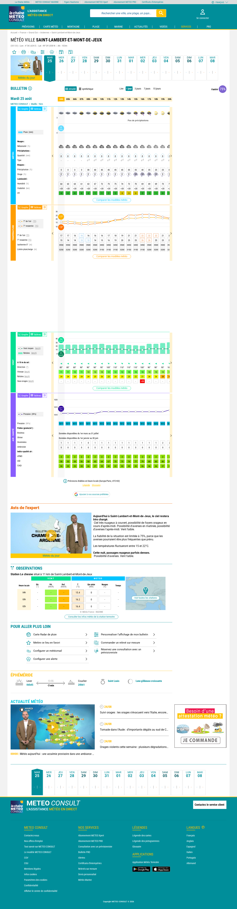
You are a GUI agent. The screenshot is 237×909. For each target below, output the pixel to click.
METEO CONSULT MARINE (46, 2)
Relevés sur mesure (87, 868)
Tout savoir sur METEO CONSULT (39, 846)
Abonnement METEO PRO (90, 841)
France (23, 32)
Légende (86, 485)
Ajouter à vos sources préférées (93, 494)
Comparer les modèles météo (111, 200)
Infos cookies (30, 874)
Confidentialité (31, 885)
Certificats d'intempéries (89, 863)
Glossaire (96, 485)
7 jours (147, 88)
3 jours (138, 88)
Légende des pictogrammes (145, 841)
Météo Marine (85, 879)
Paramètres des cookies (35, 879)
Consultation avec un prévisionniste (95, 846)
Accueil (14, 32)
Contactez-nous (31, 835)
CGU (26, 863)
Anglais (190, 841)
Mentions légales (32, 868)
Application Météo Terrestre (145, 862)
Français (191, 835)
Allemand (191, 863)
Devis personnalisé (87, 874)
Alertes (81, 857)
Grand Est (33, 32)
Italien (190, 852)
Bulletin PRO (84, 852)
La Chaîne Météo (22, 2)
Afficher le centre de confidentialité (40, 891)
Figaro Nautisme (71, 2)
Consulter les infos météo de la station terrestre (91, 616)
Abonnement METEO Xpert (91, 835)
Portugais (191, 857)
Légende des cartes (141, 835)
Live (122, 88)
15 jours (157, 88)
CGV (26, 857)
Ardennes (44, 32)
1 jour (129, 88)
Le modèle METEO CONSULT (37, 852)
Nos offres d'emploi (33, 841)
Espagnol (191, 846)
